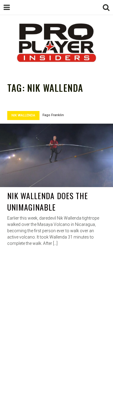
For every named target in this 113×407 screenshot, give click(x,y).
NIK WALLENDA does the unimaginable (47, 201)
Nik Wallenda (23, 115)
